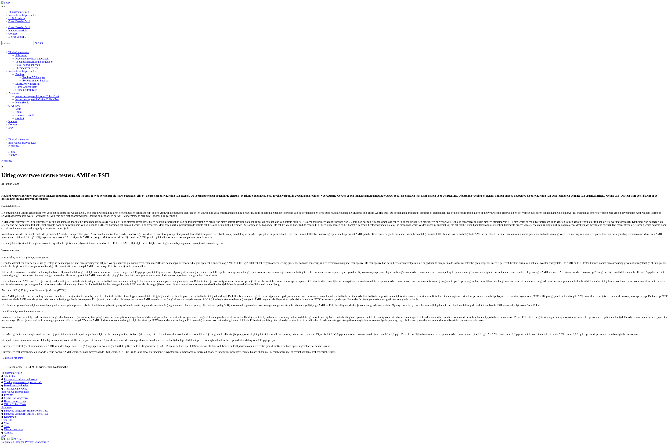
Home (11, 151)
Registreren (7, 441)
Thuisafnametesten (18, 52)
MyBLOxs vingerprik (27, 83)
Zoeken (38, 42)
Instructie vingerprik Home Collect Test (37, 96)
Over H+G (14, 105)
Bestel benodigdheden (27, 64)
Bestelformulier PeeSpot (35, 80)
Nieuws (12, 121)
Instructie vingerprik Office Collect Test (37, 99)
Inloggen (19, 441)
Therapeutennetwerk (26, 67)
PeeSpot (19, 74)
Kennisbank (22, 102)
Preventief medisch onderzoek (32, 58)
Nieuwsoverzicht (24, 115)
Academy (13, 93)
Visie (18, 108)
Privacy (29, 441)
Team (18, 111)
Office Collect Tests (26, 89)
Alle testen (21, 55)
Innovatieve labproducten (22, 71)
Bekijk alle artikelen (12, 357)
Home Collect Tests (26, 86)
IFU (10, 127)
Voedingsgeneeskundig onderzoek (34, 61)
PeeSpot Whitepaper (33, 77)
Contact (19, 118)
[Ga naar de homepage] (5, 2)
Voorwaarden (41, 441)
